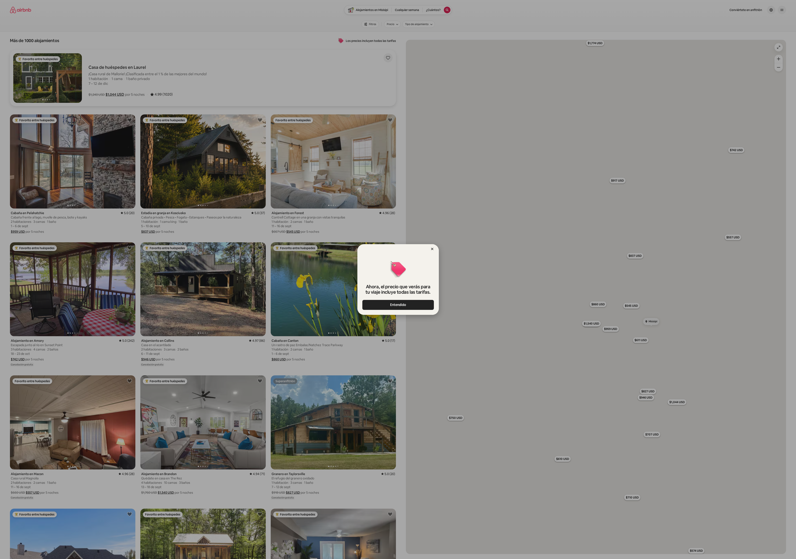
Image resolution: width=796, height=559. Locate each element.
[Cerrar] (432, 249)
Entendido (398, 305)
